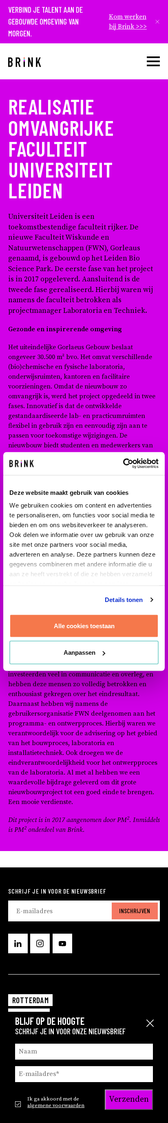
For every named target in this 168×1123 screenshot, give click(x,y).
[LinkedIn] (18, 943)
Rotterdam (30, 1000)
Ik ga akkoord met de (55, 1102)
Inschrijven (134, 910)
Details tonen (124, 599)
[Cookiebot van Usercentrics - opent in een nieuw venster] (123, 463)
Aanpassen (79, 652)
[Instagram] (40, 943)
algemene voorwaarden (55, 1105)
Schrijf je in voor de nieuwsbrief (57, 891)
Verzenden (129, 1099)
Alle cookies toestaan (84, 625)
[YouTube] (62, 943)
